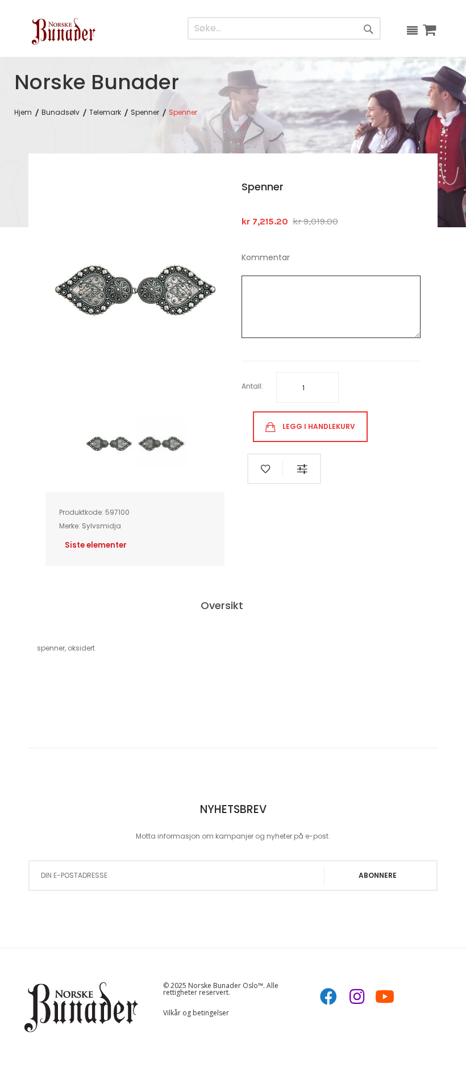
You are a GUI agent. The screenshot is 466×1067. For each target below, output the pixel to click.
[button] (110, 443)
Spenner (145, 112)
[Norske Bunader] (63, 31)
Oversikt (222, 605)
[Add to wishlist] (265, 469)
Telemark (105, 112)
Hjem (23, 112)
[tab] (233, 606)
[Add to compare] (302, 469)
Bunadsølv (60, 112)
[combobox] (260, 28)
